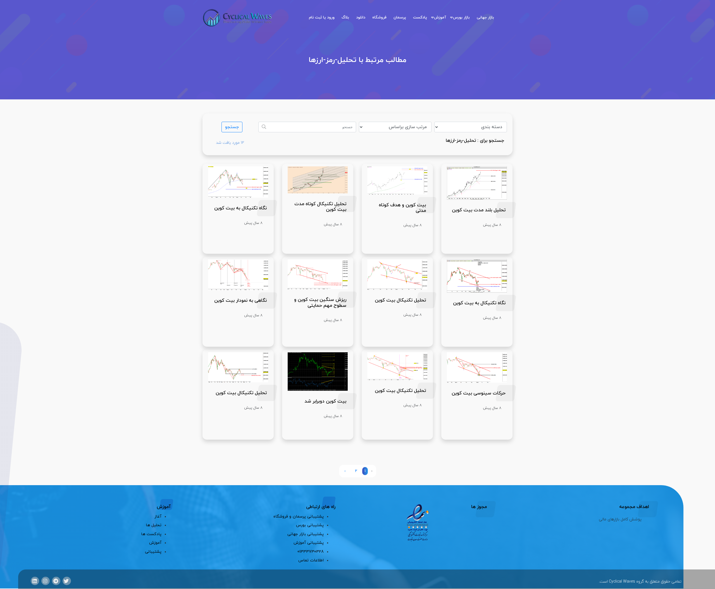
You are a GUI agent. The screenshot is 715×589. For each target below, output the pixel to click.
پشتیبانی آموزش (309, 543)
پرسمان (400, 17)
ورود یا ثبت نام (322, 17)
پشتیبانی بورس (310, 525)
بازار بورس (461, 17)
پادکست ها (151, 534)
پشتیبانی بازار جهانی (305, 534)
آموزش (440, 17)
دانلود (360, 17)
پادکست (420, 17)
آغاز (157, 516)
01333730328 (310, 552)
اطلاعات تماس (311, 560)
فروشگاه (379, 17)
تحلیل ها (153, 525)
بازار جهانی (485, 17)
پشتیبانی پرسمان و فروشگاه (298, 516)
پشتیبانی (153, 552)
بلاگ (345, 17)
